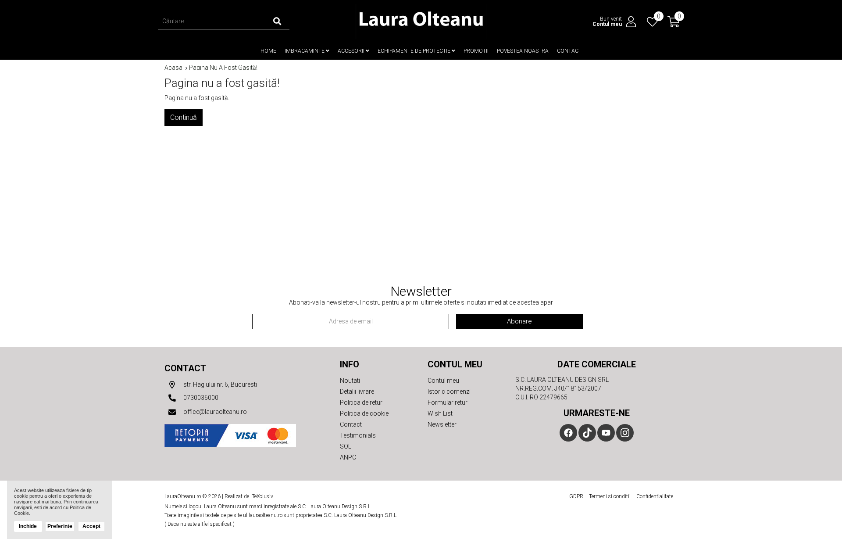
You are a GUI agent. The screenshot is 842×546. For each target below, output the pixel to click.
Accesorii (352, 51)
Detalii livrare (357, 391)
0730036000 (200, 397)
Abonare (519, 321)
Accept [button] (91, 526)
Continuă (183, 117)
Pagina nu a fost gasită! (223, 67)
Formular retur (447, 402)
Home (268, 51)
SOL (345, 446)
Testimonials (358, 435)
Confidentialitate (654, 496)
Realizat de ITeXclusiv (249, 496)
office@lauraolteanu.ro (214, 411)
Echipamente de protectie (415, 51)
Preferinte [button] (59, 526)
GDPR (576, 496)
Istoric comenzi (449, 391)
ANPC (348, 457)
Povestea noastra (523, 51)
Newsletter (442, 424)
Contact (569, 51)
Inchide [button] (28, 526)
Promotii (476, 51)
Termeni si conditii (610, 496)
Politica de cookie (364, 413)
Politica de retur (361, 402)
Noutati (350, 380)
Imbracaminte (305, 51)
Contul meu (443, 380)
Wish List (440, 413)
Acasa (173, 67)
